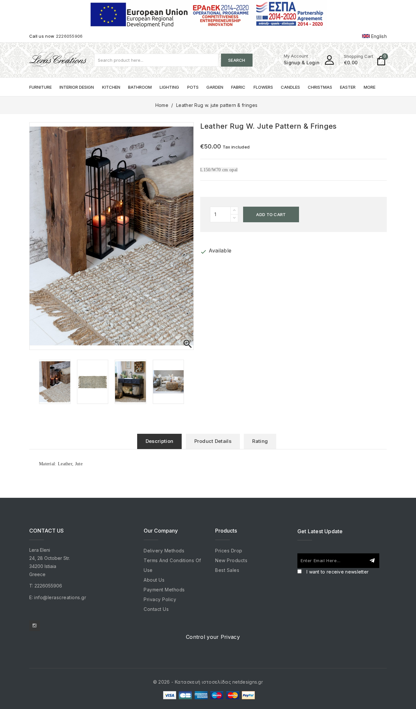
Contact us (156, 609)
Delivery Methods (164, 550)
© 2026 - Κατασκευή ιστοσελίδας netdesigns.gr (208, 682)
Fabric (238, 87)
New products (231, 560)
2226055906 (69, 36)
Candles (290, 87)
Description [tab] (159, 441)
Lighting (169, 87)
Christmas (320, 87)
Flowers (263, 87)
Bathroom (140, 87)
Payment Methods (164, 589)
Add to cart (271, 214)
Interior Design (76, 87)
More (369, 87)
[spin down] (234, 218)
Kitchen (111, 87)
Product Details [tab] (213, 441)
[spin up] (234, 211)
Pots (193, 87)
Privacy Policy (160, 599)
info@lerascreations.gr (60, 597)
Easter (348, 87)
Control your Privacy (213, 637)
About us (154, 580)
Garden (214, 87)
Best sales (227, 570)
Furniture (40, 87)
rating (260, 441)
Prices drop (228, 550)
